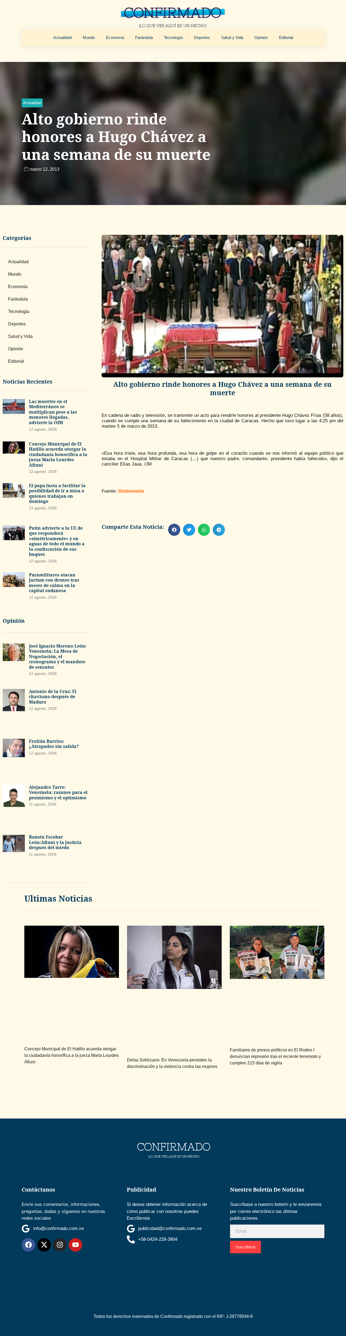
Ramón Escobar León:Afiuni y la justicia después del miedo (55, 842)
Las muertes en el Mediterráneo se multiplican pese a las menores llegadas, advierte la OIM (53, 411)
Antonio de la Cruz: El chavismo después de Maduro (52, 696)
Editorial (286, 37)
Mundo (89, 37)
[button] (32, 102)
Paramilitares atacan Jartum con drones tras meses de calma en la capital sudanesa (54, 583)
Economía (115, 37)
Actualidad (62, 37)
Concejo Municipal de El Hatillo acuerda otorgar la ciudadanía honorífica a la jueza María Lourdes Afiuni (58, 454)
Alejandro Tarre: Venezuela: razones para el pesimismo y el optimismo (58, 792)
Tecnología (173, 37)
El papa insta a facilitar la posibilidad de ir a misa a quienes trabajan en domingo (57, 493)
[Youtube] (75, 1245)
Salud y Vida (232, 37)
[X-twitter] (44, 1245)
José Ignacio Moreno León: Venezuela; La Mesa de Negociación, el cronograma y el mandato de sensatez (57, 656)
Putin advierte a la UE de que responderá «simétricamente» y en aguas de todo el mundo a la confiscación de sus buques (57, 541)
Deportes (202, 37)
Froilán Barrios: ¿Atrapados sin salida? (54, 744)
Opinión (261, 37)
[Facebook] (28, 1245)
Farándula (144, 37)
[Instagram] (59, 1245)
